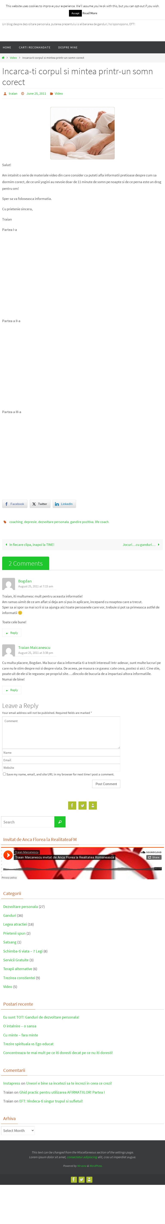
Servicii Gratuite (16, 957)
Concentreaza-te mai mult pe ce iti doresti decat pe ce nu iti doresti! (58, 1050)
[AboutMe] (93, 803)
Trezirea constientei (19, 975)
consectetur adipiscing (82, 1155)
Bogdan (25, 578)
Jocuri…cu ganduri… (139, 542)
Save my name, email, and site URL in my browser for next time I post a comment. (60, 772)
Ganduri (9, 913)
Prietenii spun (14, 930)
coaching (16, 520)
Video (13, 58)
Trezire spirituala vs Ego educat (28, 1041)
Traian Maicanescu (34, 644)
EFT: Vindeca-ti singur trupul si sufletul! (51, 1098)
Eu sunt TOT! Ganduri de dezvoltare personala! (41, 1014)
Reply (14, 630)
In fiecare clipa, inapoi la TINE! (31, 542)
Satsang (9, 939)
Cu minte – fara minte (20, 1032)
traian (13, 93)
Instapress (11, 1080)
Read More (89, 13)
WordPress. (95, 1163)
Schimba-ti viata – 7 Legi (23, 948)
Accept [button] (75, 13)
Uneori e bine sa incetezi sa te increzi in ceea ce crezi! (69, 1080)
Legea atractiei (15, 921)
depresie (30, 520)
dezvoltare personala (53, 520)
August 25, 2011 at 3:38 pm (35, 650)
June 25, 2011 (36, 93)
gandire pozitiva (81, 520)
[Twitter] (82, 803)
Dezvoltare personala (20, 903)
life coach (102, 520)
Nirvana (81, 1163)
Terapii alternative (17, 966)
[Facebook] (72, 803)
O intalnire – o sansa (19, 1023)
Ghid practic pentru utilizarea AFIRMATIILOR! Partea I (62, 1089)
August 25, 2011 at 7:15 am (35, 584)
